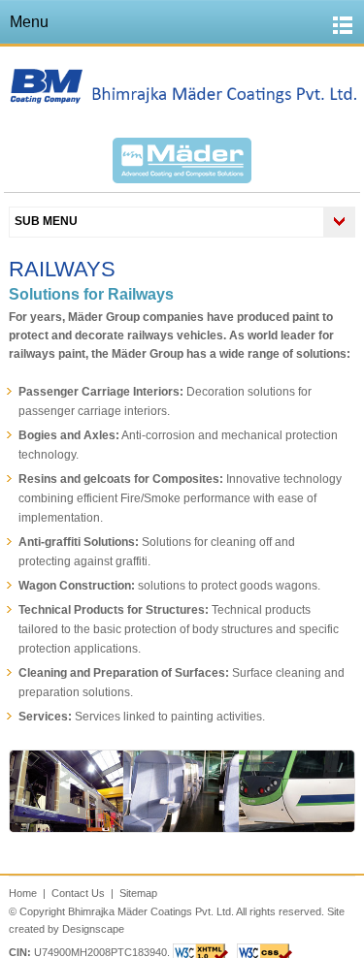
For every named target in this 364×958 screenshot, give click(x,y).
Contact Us (78, 893)
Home (23, 893)
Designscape (93, 929)
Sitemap (138, 893)
